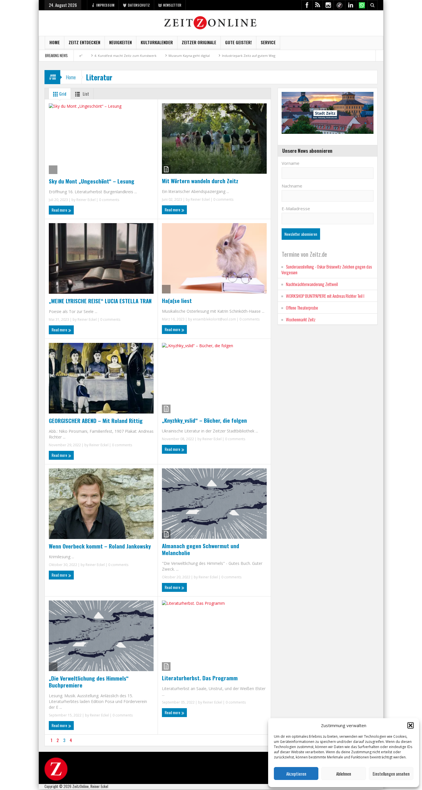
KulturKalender (157, 42)
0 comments (108, 199)
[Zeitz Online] (211, 22)
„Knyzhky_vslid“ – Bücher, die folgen (204, 420)
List (85, 93)
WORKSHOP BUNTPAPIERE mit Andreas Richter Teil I (325, 296)
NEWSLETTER (172, 5)
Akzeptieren (296, 773)
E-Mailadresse (296, 208)
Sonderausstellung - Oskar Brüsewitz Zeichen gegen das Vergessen (326, 269)
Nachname (292, 186)
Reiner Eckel (86, 199)
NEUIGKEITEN (120, 42)
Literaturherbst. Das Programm (200, 677)
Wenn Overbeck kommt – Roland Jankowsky (100, 545)
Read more (60, 210)
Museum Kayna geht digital (160, 55)
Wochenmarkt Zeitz (300, 319)
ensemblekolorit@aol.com (214, 319)
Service (268, 42)
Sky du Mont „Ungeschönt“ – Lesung (91, 180)
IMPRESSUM (105, 5)
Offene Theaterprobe (302, 307)
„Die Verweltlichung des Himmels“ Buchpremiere (89, 681)
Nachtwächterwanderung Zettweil (312, 284)
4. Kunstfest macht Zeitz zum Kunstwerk (97, 55)
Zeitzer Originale (199, 42)
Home (54, 42)
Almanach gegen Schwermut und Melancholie (200, 549)
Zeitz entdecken (84, 42)
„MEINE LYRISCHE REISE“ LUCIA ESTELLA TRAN (100, 300)
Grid (62, 93)
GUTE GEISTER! (238, 42)
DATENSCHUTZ (139, 5)
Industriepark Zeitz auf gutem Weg (220, 55)
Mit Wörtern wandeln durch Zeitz (200, 180)
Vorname (290, 163)
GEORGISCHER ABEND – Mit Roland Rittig (96, 420)
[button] (410, 725)
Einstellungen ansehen (391, 773)
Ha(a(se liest (177, 300)
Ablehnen (343, 773)
